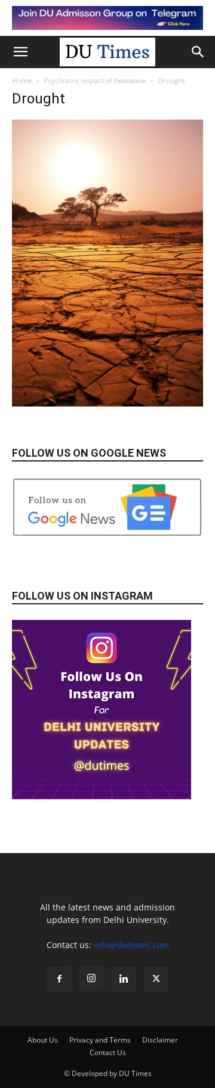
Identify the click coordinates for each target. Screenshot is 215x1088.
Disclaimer (160, 1040)
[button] (20, 52)
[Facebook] (59, 979)
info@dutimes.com (131, 945)
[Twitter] (156, 979)
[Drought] (107, 403)
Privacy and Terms (100, 1040)
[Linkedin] (124, 979)
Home (22, 80)
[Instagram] (91, 979)
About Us (42, 1040)
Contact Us (108, 1052)
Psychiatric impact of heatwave (95, 80)
